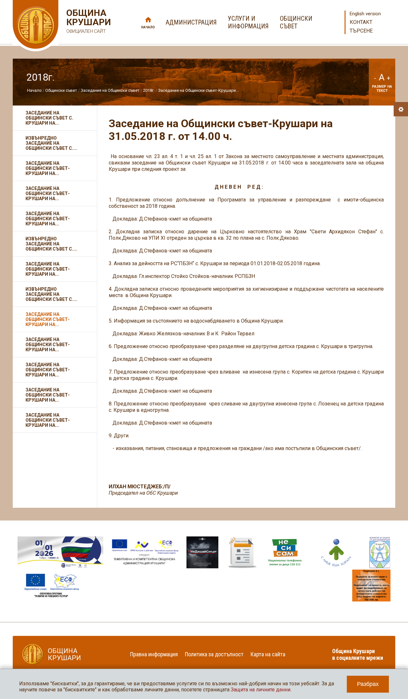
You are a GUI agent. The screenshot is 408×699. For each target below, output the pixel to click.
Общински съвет (61, 90)
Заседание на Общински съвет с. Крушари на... (49, 118)
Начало (148, 27)
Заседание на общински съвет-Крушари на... (48, 369)
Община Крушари (87, 21)
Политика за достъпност (214, 654)
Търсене (361, 31)
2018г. (149, 90)
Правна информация (154, 654)
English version (365, 14)
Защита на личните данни (260, 690)
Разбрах (368, 684)
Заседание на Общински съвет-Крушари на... (48, 168)
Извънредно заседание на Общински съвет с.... (51, 143)
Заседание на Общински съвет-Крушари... (198, 90)
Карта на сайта (268, 654)
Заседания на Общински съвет (110, 90)
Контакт (361, 22)
